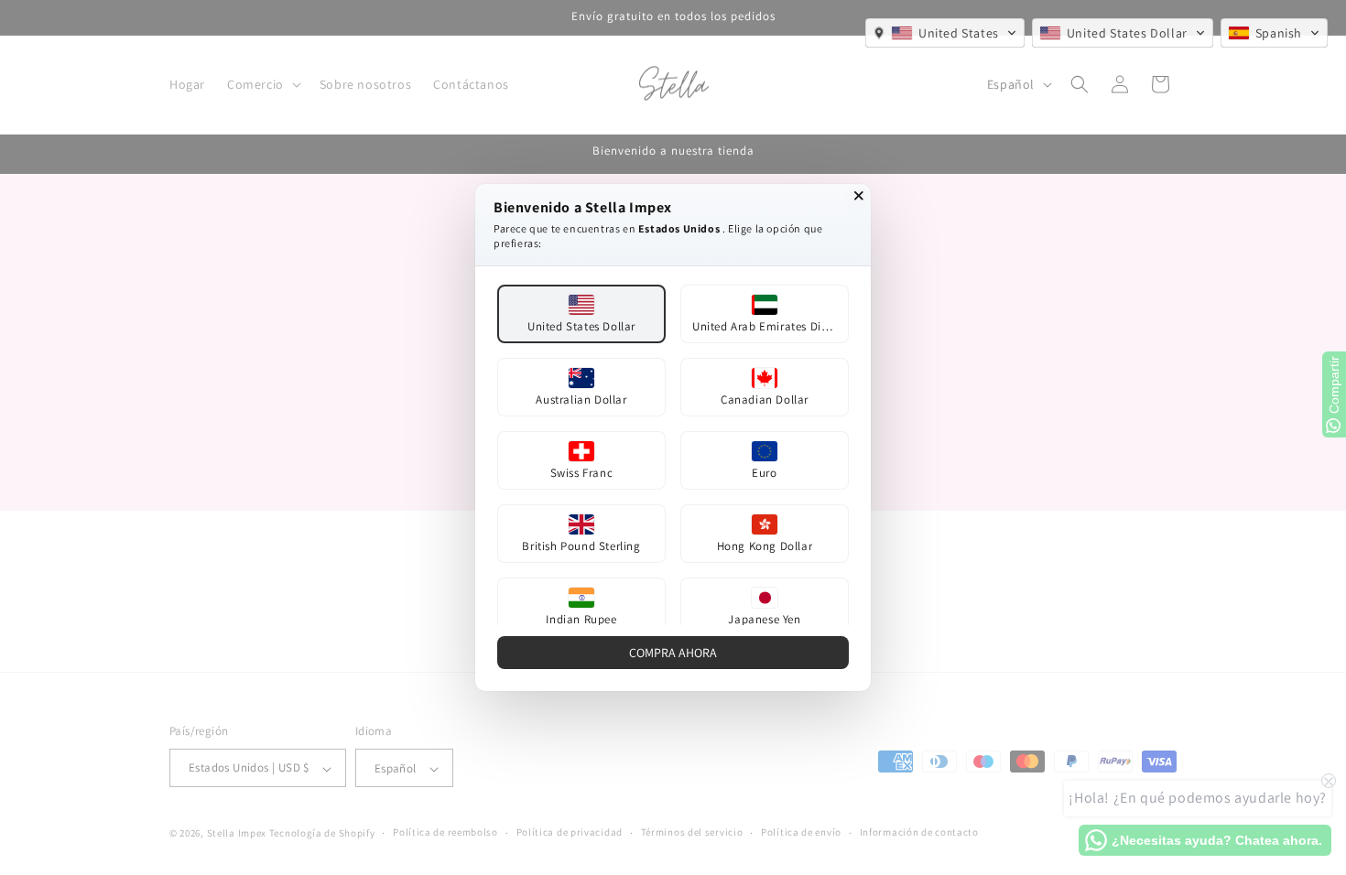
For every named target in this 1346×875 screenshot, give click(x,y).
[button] (945, 33)
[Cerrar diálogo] (858, 195)
